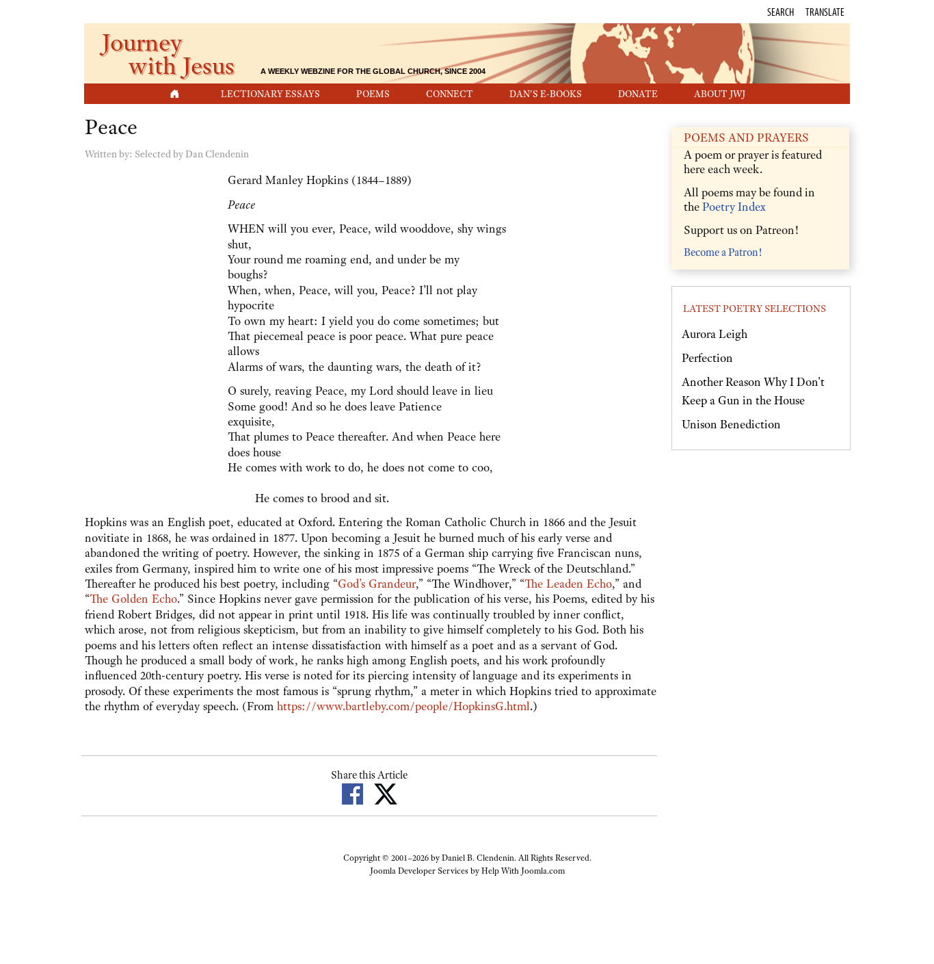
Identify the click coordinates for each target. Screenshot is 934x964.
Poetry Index (734, 206)
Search (780, 11)
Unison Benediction (731, 424)
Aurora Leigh (714, 333)
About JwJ (719, 94)
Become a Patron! (723, 252)
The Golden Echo (133, 598)
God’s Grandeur (377, 583)
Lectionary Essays (270, 94)
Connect (449, 94)
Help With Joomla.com (523, 870)
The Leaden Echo (568, 583)
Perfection (707, 357)
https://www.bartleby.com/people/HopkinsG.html (403, 706)
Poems (373, 94)
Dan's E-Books (545, 94)
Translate (824, 11)
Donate (638, 94)
